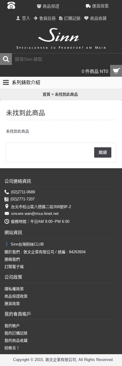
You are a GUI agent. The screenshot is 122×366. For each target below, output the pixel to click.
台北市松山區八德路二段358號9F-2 (41, 207)
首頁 (46, 94)
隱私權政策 (14, 289)
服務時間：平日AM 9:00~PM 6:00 (40, 221)
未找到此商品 (66, 94)
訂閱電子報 (14, 266)
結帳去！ (12, 348)
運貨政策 (12, 303)
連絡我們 (12, 259)
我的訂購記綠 (16, 333)
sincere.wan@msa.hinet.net (35, 214)
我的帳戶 (12, 325)
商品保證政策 (16, 296)
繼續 (103, 152)
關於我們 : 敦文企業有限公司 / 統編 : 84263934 (45, 252)
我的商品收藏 (16, 340)
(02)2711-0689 (23, 192)
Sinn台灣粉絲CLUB (27, 244)
